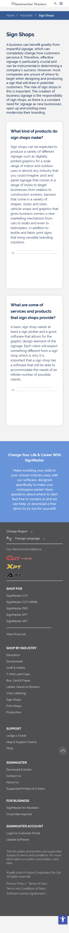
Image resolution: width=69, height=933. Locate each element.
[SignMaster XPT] (34, 566)
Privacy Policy (15, 883)
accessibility (62, 919)
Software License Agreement (25, 893)
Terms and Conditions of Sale (25, 888)
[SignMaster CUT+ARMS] (34, 558)
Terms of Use (37, 883)
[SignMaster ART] (34, 575)
